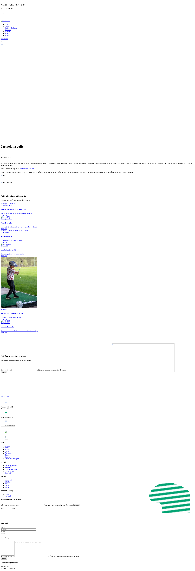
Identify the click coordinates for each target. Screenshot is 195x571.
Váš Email (4, 505)
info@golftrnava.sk (7, 417)
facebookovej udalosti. (27, 169)
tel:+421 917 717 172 (8, 426)
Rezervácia (4, 39)
